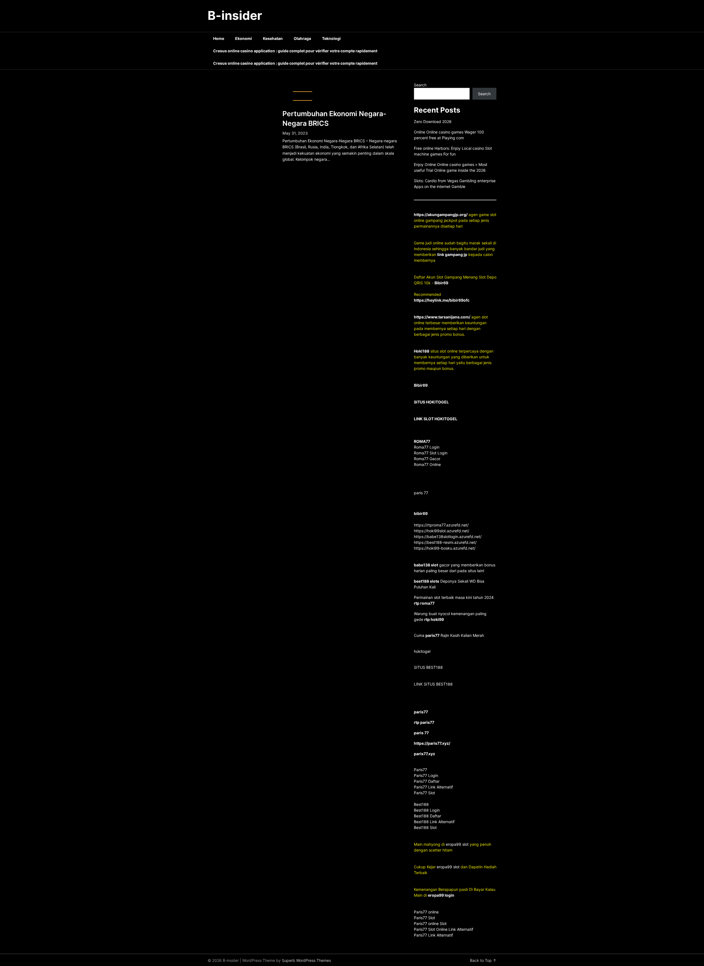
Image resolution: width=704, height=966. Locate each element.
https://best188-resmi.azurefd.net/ (445, 542)
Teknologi (331, 38)
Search (420, 85)
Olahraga (302, 38)
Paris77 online (427, 912)
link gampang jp (452, 254)
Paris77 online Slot (431, 923)
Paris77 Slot (424, 917)
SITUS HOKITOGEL (431, 402)
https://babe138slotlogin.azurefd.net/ (448, 536)
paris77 (432, 635)
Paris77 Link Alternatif (433, 935)
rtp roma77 (424, 603)
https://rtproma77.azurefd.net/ (441, 525)
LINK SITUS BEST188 (433, 684)
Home (218, 38)
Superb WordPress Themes (306, 960)
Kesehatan (273, 38)
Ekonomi (243, 38)
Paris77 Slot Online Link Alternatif (443, 929)
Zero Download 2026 (433, 121)
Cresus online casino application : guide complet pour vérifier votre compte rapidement (295, 50)
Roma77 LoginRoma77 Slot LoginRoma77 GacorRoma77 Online (430, 453)
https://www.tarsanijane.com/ (442, 317)
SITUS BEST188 (428, 667)
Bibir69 (441, 282)
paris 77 (421, 492)
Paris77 (420, 769)
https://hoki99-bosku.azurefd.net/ (444, 548)
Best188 (421, 804)
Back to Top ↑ (483, 960)
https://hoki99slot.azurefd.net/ (441, 530)
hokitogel (422, 651)
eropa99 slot (457, 844)
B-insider (235, 15)
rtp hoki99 (434, 619)
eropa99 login (441, 895)
